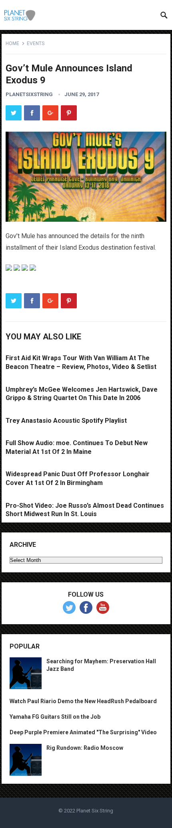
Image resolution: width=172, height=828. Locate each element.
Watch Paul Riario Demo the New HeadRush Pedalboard (83, 701)
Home (12, 43)
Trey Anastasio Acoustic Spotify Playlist (66, 420)
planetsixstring (29, 94)
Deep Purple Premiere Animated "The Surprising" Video (83, 732)
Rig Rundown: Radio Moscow (84, 748)
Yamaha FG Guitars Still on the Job (55, 717)
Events (35, 43)
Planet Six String (94, 811)
